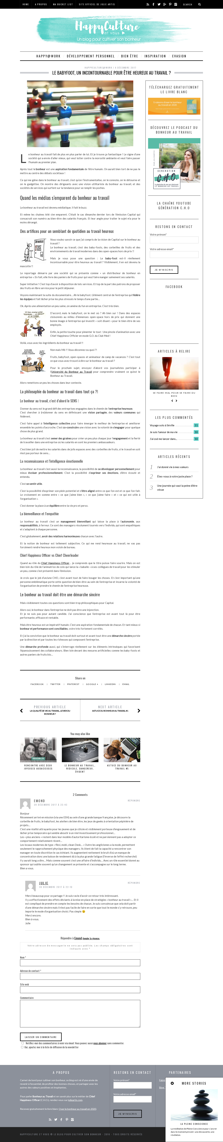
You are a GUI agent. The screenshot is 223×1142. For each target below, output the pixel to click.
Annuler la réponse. (91, 938)
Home (26, 4)
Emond (78, 938)
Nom (23, 957)
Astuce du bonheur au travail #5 (122, 767)
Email (126, 684)
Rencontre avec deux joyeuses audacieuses (38, 767)
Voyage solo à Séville (162, 425)
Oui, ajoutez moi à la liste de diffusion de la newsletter (51, 1047)
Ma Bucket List (63, 4)
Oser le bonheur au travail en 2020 (77, 1108)
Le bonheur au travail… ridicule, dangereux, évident (80, 768)
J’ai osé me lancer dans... (163, 438)
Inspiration (155, 56)
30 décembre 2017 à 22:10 (56, 886)
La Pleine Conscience (194, 1123)
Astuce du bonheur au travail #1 (110, 708)
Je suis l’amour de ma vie (164, 432)
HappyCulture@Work (98, 67)
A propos (41, 4)
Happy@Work (48, 56)
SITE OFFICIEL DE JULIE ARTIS (97, 4)
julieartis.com (75, 1100)
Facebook (37, 684)
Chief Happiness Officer (55, 563)
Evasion (179, 56)
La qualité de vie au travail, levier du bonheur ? (50, 710)
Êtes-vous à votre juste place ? (175, 476)
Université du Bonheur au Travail (71, 371)
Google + (92, 684)
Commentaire (27, 998)
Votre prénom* (158, 234)
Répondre (134, 800)
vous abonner (100, 1043)
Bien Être (129, 56)
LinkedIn (110, 684)
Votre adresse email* (162, 249)
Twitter (55, 684)
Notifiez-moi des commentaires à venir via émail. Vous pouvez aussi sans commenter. (74, 1043)
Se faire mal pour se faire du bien (174, 394)
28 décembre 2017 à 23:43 (51, 804)
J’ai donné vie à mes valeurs (173, 467)
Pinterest (73, 684)
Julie (43, 883)
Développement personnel (91, 56)
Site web (24, 984)
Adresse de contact (30, 971)
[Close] (172, 1083)
